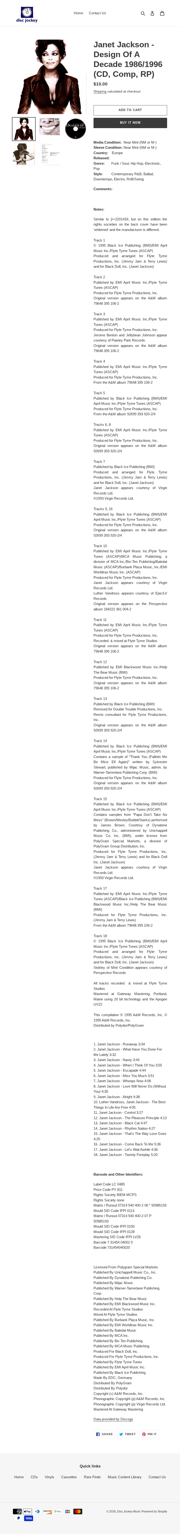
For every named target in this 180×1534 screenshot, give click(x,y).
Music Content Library (125, 1477)
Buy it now (130, 122)
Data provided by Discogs (113, 1419)
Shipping (100, 91)
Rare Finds (92, 1477)
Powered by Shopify (154, 1511)
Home (19, 1477)
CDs (34, 1477)
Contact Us (157, 1477)
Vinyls (49, 1477)
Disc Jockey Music (129, 1511)
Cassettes (69, 1477)
